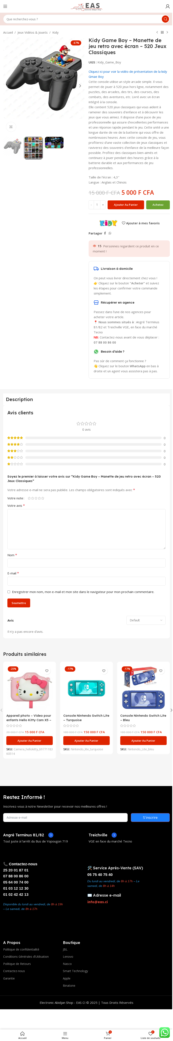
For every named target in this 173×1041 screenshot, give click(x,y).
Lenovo (68, 957)
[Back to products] (162, 32)
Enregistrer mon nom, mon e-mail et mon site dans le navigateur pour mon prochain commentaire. (83, 592)
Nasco (67, 964)
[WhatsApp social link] (109, 233)
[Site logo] (86, 6)
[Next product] (167, 32)
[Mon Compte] (168, 6)
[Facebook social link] (104, 233)
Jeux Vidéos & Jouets (33, 32)
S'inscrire (150, 817)
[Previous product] (157, 32)
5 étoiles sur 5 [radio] (42, 498)
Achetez (158, 205)
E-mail (13, 573)
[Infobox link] (28, 835)
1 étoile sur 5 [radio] (29, 498)
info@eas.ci (97, 902)
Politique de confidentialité (21, 949)
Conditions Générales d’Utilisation (26, 957)
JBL (65, 949)
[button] (7, 86)
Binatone (69, 985)
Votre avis (16, 505)
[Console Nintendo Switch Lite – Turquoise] (86, 688)
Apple (66, 978)
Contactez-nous (14, 971)
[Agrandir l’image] (11, 127)
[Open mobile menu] (5, 6)
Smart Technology (75, 971)
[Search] (165, 19)
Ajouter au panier (126, 205)
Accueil (8, 32)
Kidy (55, 32)
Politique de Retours (17, 964)
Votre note (15, 498)
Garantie (9, 978)
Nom (12, 555)
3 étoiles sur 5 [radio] (36, 498)
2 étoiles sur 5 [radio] (32, 498)
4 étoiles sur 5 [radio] (39, 498)
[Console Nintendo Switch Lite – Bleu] (143, 688)
